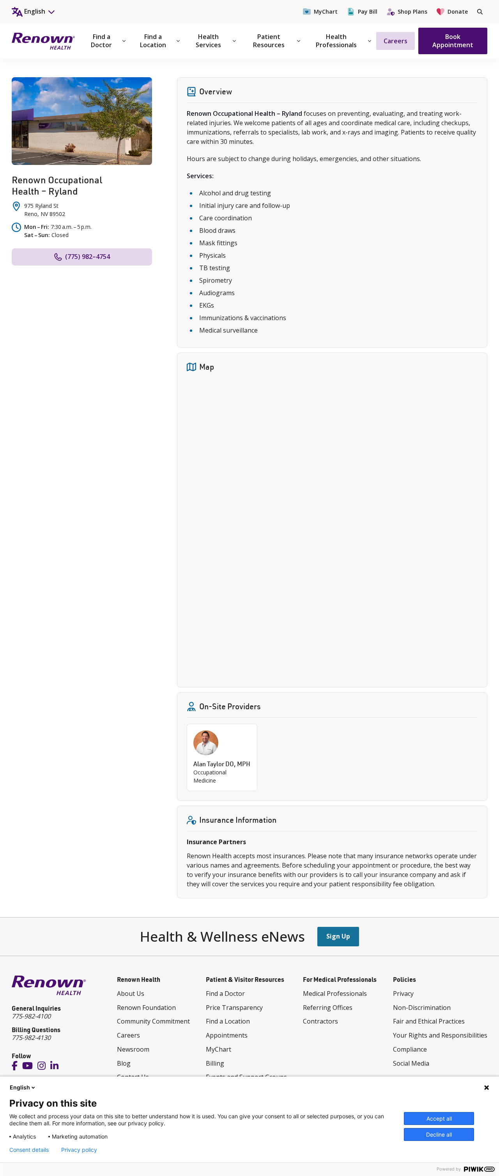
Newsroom (133, 1049)
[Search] (479, 11)
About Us (130, 993)
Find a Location (153, 40)
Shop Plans (412, 11)
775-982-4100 (31, 1016)
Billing (215, 1063)
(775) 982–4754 (87, 256)
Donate (458, 11)
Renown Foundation (146, 1007)
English (20, 1087)
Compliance (410, 1049)
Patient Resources (269, 40)
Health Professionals (336, 40)
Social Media (411, 1063)
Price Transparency (234, 1007)
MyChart (326, 11)
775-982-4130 (31, 1037)
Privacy (403, 993)
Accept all (439, 1118)
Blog (124, 1063)
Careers (395, 41)
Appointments (227, 1035)
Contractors (320, 1021)
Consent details (29, 1150)
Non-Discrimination (422, 1007)
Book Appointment (452, 40)
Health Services (208, 40)
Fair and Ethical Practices (429, 1021)
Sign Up (338, 936)
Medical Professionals (335, 993)
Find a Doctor (101, 40)
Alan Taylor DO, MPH (221, 764)
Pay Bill (367, 11)
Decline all (439, 1134)
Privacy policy (79, 1150)
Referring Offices (327, 1007)
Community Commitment (153, 1021)
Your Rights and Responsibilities (440, 1035)
